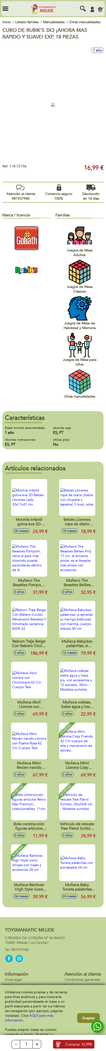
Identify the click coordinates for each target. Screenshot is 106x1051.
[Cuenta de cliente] (92, 9)
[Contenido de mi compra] (101, 9)
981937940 (20, 949)
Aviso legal (13, 979)
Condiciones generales (82, 979)
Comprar (78, 1044)
